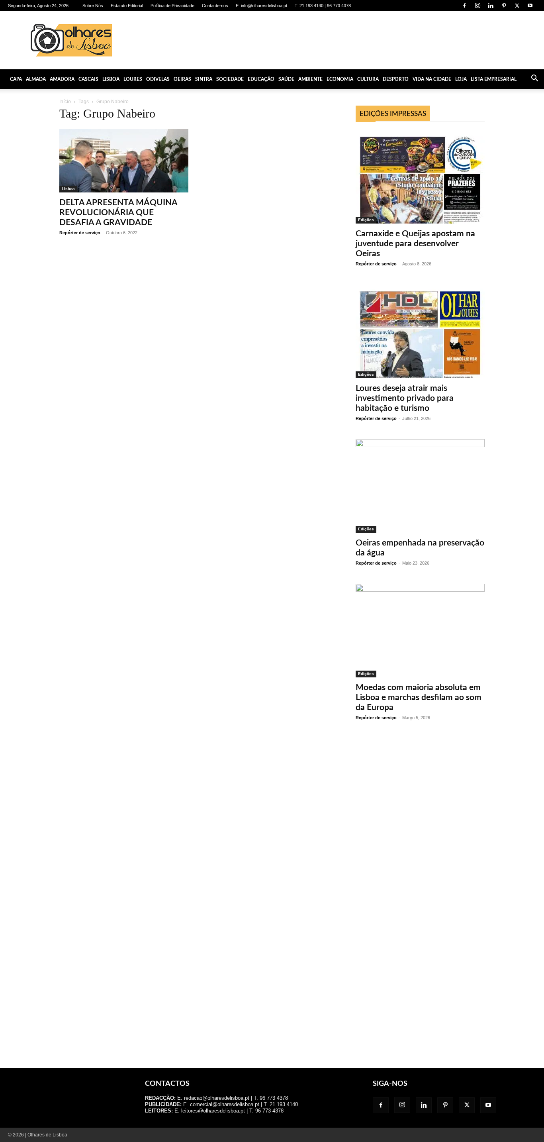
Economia (340, 79)
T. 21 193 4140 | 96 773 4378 (323, 5)
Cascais (88, 79)
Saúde (286, 79)
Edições (366, 220)
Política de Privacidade (172, 5)
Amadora (62, 79)
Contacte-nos (215, 5)
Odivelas (158, 79)
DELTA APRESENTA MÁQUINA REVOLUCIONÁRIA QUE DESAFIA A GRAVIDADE (118, 212)
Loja (461, 79)
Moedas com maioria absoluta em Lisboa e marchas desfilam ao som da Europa (418, 697)
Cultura (368, 79)
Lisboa (110, 79)
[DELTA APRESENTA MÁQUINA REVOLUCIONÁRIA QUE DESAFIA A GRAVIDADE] (123, 160)
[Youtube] (530, 5)
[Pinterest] (504, 5)
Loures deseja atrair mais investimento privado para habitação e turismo (405, 398)
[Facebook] (464, 5)
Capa (16, 79)
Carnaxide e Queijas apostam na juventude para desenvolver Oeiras (415, 244)
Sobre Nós (92, 5)
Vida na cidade (432, 79)
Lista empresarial (494, 79)
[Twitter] (517, 5)
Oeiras (182, 79)
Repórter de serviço (79, 232)
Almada (36, 79)
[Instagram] (477, 5)
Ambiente (310, 79)
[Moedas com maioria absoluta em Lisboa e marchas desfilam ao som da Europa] (420, 630)
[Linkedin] (491, 5)
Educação (261, 79)
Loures (132, 79)
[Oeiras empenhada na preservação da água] (420, 486)
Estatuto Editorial (127, 5)
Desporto (396, 79)
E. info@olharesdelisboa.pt (261, 5)
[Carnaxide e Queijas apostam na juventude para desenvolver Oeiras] (420, 177)
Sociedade (230, 79)
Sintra (203, 79)
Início (65, 101)
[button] (534, 79)
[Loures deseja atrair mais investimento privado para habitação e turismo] (420, 331)
